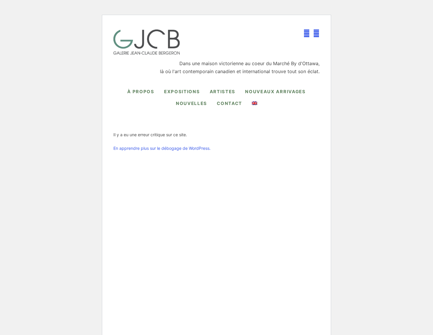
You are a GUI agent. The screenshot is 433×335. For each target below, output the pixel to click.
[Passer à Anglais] (254, 103)
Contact (229, 103)
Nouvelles (191, 103)
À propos (140, 91)
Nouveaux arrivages (275, 91)
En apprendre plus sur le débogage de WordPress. (162, 148)
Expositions (182, 91)
